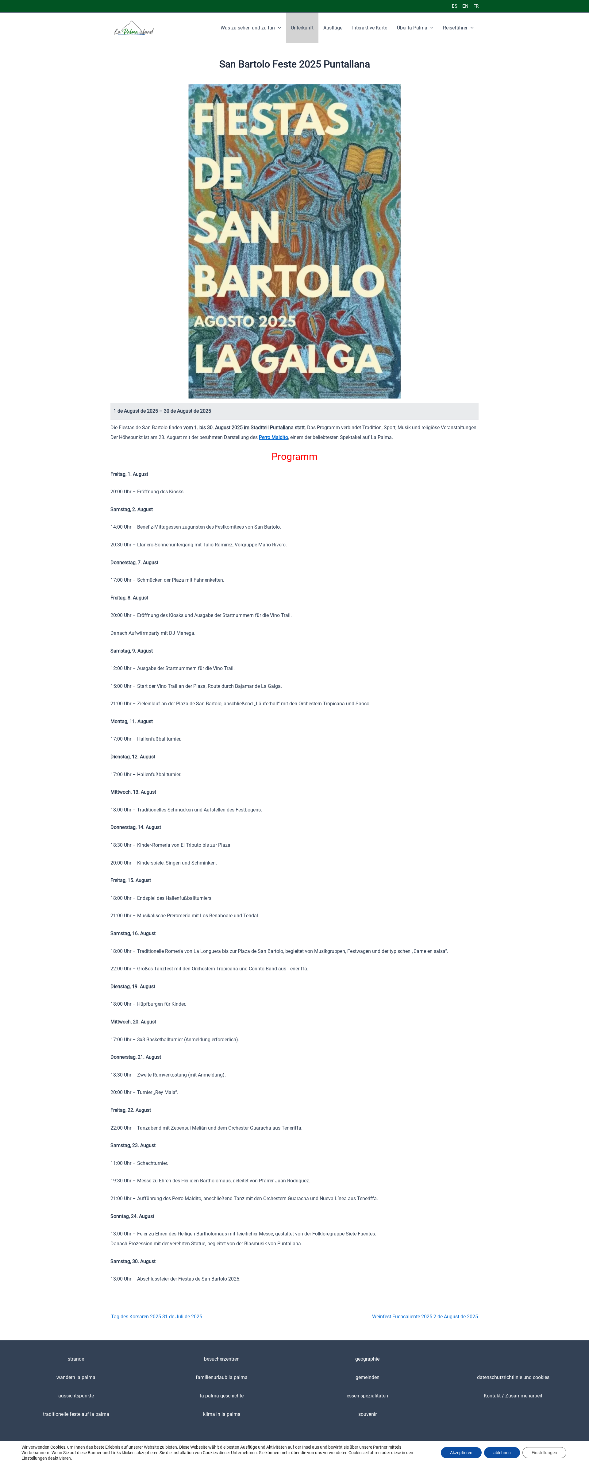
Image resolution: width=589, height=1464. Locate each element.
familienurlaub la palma (222, 1377)
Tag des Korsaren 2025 (156, 1316)
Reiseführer (455, 28)
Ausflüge (332, 28)
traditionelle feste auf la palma (76, 1414)
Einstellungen (34, 1458)
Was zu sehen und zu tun (248, 28)
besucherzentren (222, 1359)
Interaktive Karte (369, 28)
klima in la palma (222, 1414)
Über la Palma (412, 28)
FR (476, 6)
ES (454, 6)
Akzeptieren (461, 1452)
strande (76, 1359)
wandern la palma (75, 1377)
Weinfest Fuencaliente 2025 (425, 1316)
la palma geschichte (222, 1396)
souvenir (367, 1414)
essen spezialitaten (367, 1396)
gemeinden (367, 1377)
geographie (367, 1359)
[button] (278, 28)
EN (465, 6)
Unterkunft (302, 28)
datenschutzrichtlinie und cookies (513, 1377)
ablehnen (502, 1452)
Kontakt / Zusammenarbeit (513, 1396)
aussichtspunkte (76, 1396)
